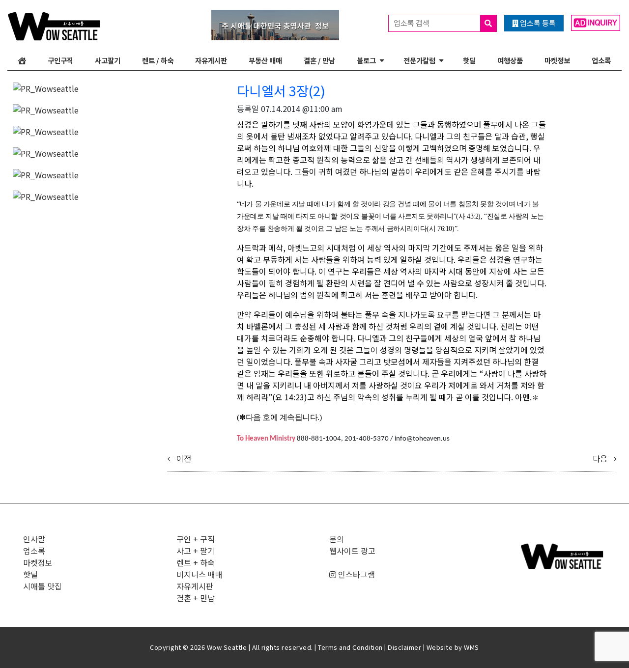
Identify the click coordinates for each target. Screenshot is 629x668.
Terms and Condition (350, 647)
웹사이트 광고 (352, 551)
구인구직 (60, 60)
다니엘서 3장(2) (281, 90)
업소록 (601, 60)
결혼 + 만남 (195, 598)
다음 (601, 458)
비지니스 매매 (199, 574)
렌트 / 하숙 (157, 60)
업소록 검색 (412, 23)
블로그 (366, 60)
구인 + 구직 (195, 539)
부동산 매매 (265, 60)
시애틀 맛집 (42, 586)
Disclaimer (404, 647)
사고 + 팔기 (195, 551)
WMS (471, 647)
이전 (182, 458)
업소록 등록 (537, 23)
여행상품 (510, 60)
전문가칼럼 (419, 60)
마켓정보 (557, 60)
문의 (336, 539)
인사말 (34, 539)
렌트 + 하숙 (195, 562)
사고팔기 (107, 60)
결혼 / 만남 (319, 60)
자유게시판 (211, 60)
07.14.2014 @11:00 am (302, 108)
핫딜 (469, 60)
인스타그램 (355, 574)
